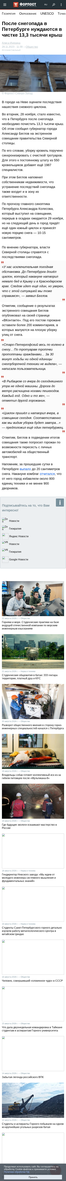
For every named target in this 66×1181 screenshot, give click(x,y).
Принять (33, 1177)
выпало (25, 469)
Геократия (8, 13)
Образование (28, 13)
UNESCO (47, 13)
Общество (32, 47)
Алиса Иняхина (11, 43)
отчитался (47, 474)
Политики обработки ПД (16, 1172)
